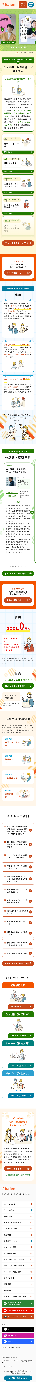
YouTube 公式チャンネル (17, 1310)
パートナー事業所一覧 (12, 1222)
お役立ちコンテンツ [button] (11, 1241)
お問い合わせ (9, 1278)
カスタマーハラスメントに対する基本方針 (17, 1362)
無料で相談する (22, 4)
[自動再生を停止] (25, 47)
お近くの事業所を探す (15, 685)
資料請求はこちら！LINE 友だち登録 (15, 1303)
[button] (31, 5)
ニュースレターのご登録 (17, 1316)
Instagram (12, 1335)
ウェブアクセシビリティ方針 (15, 1296)
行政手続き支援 (10, 1253)
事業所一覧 (8, 1216)
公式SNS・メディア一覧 (11, 1347)
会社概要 (7, 1290)
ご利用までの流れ (11, 1228)
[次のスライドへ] (32, 512)
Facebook (12, 1341)
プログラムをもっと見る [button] (16, 243)
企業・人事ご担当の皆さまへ (15, 1265)
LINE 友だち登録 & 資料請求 (17, 1175)
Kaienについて (9, 1204)
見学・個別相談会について (14, 1259)
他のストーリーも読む (15, 573)
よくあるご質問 (10, 1247)
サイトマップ (7, 1366)
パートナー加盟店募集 (12, 1271)
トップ (17, 52)
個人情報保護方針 (9, 1357)
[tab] (11, 47)
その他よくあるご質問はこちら (17, 963)
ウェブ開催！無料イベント (17, 1378)
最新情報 (7, 1235)
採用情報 (7, 1284)
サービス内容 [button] (9, 1210)
